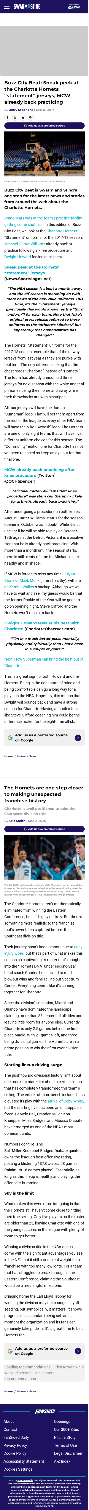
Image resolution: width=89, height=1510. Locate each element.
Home (8, 756)
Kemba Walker (21, 587)
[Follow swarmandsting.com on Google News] (78, 738)
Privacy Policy (15, 1445)
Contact (10, 1429)
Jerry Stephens (21, 110)
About (8, 1421)
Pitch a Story (65, 1437)
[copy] (31, 118)
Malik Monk (30, 580)
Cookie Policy (14, 1453)
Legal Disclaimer (68, 1453)
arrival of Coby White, (66, 1101)
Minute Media (25, 1480)
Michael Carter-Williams (24, 244)
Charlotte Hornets (61, 231)
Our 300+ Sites (66, 1429)
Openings (62, 1421)
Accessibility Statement (23, 1461)
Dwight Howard (17, 257)
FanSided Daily (16, 1437)
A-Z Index (62, 1461)
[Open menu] (7, 6)
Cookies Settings (17, 1469)
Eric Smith (17, 821)
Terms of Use (65, 1445)
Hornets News (26, 756)
